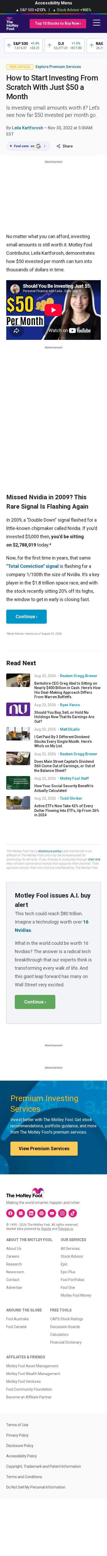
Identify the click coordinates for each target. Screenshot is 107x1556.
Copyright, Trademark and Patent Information (43, 1466)
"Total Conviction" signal (32, 566)
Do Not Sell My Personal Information (35, 1487)
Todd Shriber (71, 798)
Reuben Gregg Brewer (78, 676)
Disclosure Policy (20, 1446)
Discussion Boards (65, 1327)
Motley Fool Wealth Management (33, 1374)
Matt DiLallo (70, 729)
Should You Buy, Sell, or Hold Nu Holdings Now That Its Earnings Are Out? (64, 717)
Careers (12, 1256)
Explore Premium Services (58, 67)
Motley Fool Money (76, 1295)
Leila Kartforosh (27, 127)
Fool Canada (16, 1327)
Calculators (59, 1334)
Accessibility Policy (21, 1456)
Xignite (46, 1229)
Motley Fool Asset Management (32, 1366)
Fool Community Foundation (29, 1389)
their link (94, 859)
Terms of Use (17, 1425)
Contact (12, 1280)
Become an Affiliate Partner (29, 1397)
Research (14, 1264)
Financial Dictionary (66, 1342)
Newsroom (15, 1272)
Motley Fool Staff (74, 778)
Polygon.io (65, 1229)
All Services (70, 1248)
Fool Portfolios (72, 1280)
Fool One (68, 1287)
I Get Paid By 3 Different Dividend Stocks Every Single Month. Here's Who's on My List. (63, 741)
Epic (64, 1264)
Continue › (26, 616)
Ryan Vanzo (70, 705)
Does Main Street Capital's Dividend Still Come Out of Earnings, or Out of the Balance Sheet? (64, 766)
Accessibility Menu (53, 3)
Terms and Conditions (24, 1477)
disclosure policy (49, 851)
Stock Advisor (72, 1256)
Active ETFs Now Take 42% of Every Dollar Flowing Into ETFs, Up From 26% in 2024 (66, 810)
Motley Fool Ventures (23, 1381)
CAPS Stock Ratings (66, 1319)
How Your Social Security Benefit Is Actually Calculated (63, 788)
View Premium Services (44, 1148)
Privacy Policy (17, 1435)
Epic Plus (68, 1272)
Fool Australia (17, 1319)
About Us (13, 1248)
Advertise (14, 1287)
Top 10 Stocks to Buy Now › (58, 23)
